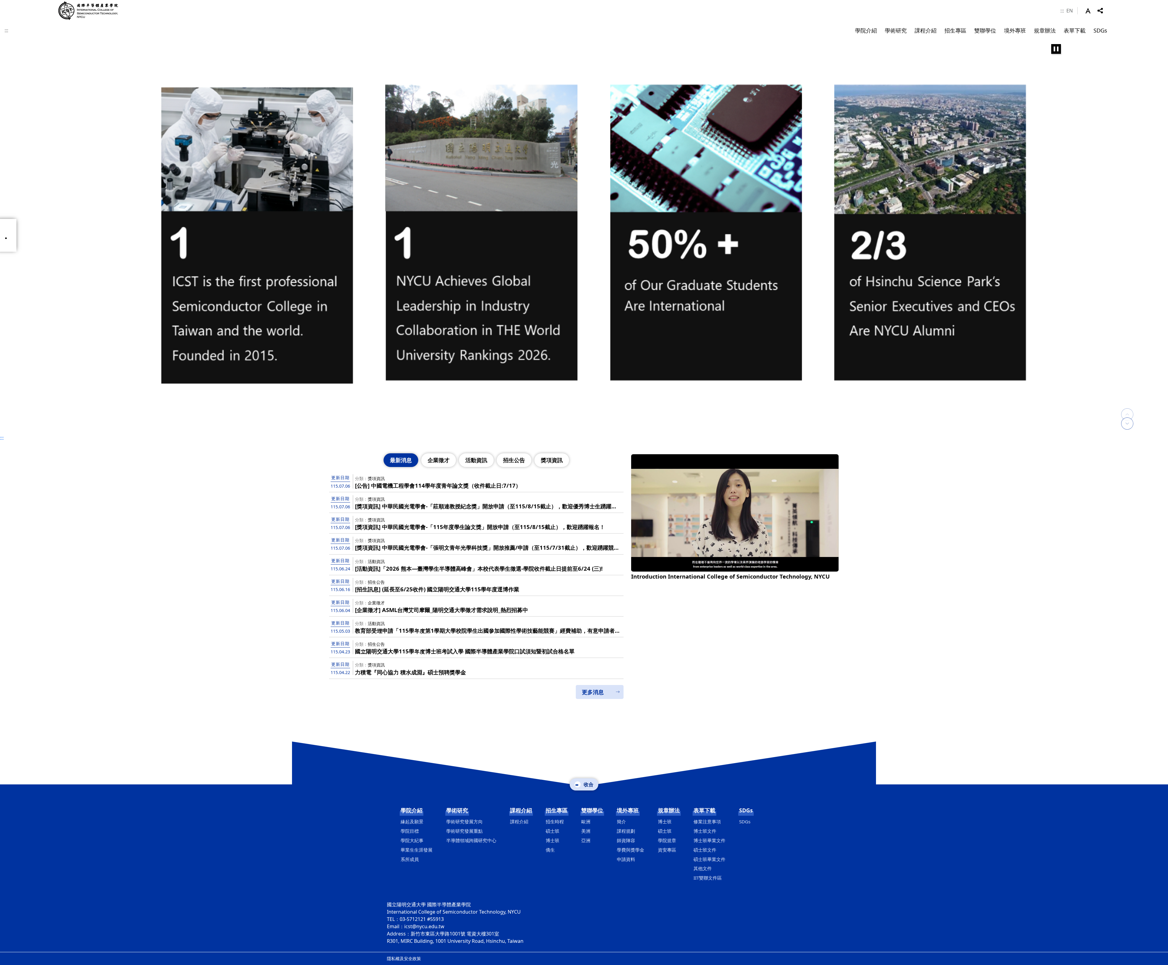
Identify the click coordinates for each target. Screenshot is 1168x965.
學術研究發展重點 (464, 831)
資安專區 (667, 850)
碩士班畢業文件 (709, 859)
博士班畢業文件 (709, 840)
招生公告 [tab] (514, 460)
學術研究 (457, 810)
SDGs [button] (1100, 30)
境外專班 (628, 810)
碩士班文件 (704, 850)
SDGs (746, 810)
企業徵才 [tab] (439, 460)
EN (1069, 10)
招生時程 (555, 821)
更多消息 (593, 692)
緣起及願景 (412, 821)
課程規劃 (626, 831)
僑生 (550, 850)
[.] (584, 235)
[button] (1091, 10)
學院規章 (667, 840)
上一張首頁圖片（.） (1127, 408)
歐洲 (585, 821)
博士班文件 (704, 831)
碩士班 (552, 831)
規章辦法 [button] (1045, 30)
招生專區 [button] (955, 30)
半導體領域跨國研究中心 (471, 840)
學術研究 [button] (896, 30)
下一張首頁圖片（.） (1127, 423)
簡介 (621, 821)
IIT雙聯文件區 (707, 878)
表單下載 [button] (1075, 30)
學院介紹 (411, 810)
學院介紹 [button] (866, 30)
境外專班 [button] (1015, 30)
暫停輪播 (1056, 49)
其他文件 (702, 868)
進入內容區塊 (14, 3)
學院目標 (410, 831)
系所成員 (410, 859)
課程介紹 (521, 810)
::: (1062, 10)
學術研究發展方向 (464, 821)
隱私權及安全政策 (404, 958)
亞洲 (585, 840)
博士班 (552, 840)
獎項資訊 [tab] (552, 460)
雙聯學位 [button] (985, 30)
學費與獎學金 (630, 850)
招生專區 (557, 810)
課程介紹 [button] (926, 30)
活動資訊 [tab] (476, 460)
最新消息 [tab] (401, 460)
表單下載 (704, 810)
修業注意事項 (707, 821)
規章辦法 (669, 810)
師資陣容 (626, 840)
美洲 (585, 831)
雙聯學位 (592, 810)
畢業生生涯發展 (417, 850)
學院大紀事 (412, 840)
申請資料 (626, 859)
